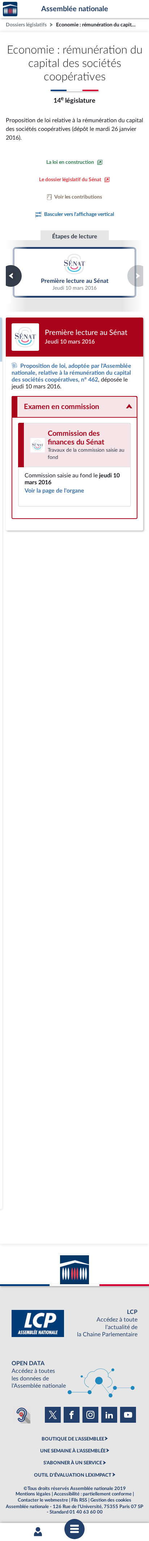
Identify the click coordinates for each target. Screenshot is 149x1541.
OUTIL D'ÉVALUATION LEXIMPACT (72, 1475)
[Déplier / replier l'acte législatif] (74, 407)
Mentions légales (33, 1494)
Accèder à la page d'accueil (10, 9)
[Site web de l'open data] (74, 1374)
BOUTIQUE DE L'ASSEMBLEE (73, 1439)
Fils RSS (79, 1500)
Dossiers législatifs (26, 24)
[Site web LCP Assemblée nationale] (74, 1323)
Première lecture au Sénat (74, 272)
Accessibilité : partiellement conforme (93, 1494)
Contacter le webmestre (43, 1500)
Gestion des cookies (110, 1500)
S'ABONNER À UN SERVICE (72, 1463)
